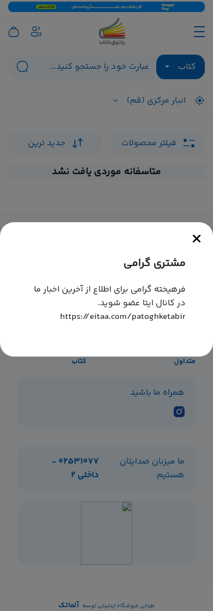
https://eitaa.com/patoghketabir (123, 317)
